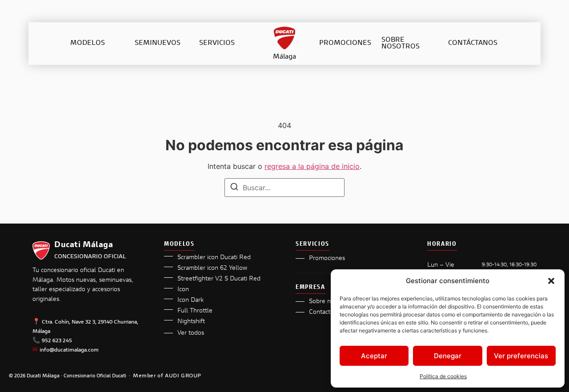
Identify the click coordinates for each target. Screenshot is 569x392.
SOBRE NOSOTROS (400, 43)
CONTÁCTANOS (472, 43)
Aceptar (374, 356)
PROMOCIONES (345, 43)
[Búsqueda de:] (284, 187)
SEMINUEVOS (157, 43)
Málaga (284, 57)
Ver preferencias (521, 356)
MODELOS (87, 43)
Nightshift (191, 322)
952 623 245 (57, 341)
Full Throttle (194, 311)
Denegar (447, 356)
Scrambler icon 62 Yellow (212, 268)
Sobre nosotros (330, 302)
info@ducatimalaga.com (69, 350)
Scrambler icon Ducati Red (214, 258)
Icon (183, 290)
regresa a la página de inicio (312, 166)
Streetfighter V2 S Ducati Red (218, 279)
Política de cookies (443, 376)
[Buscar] (234, 188)
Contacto (321, 312)
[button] (551, 280)
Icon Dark (190, 300)
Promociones (327, 259)
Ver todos (190, 333)
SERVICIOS (217, 43)
